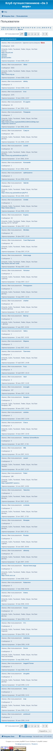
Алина (25, 592)
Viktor (25, 64)
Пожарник (26, 112)
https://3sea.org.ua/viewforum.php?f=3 (14, 193)
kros (24, 91)
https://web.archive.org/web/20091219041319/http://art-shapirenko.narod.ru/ (20, 122)
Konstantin (27, 162)
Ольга (25, 422)
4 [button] (35, 34)
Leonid (25, 145)
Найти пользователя (8, 27)
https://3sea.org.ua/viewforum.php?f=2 (14, 155)
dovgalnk (26, 673)
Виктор (25, 316)
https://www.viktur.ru (8, 208)
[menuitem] (4, 12)
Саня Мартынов (29, 240)
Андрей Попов (28, 663)
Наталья (26, 270)
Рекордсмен (27, 285)
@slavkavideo (6, 57)
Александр (27, 255)
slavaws (4, 54)
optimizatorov (28, 173)
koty (24, 699)
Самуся (26, 130)
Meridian (26, 230)
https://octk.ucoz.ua (8, 575)
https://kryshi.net (7, 52)
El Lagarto (26, 102)
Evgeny (26, 215)
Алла (25, 689)
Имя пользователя (8, 39)
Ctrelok (25, 200)
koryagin (26, 387)
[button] (22, 34)
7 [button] (43, 34)
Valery (25, 331)
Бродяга (26, 397)
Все (19, 27)
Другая (20, 29)
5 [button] (38, 34)
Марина (26, 341)
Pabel (25, 473)
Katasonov (27, 582)
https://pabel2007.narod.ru (10, 483)
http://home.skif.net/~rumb (10, 263)
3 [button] (32, 34)
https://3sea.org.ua (7, 74)
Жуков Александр (29, 565)
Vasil (24, 377)
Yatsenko (26, 490)
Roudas (26, 535)
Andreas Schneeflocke (31, 437)
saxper (25, 458)
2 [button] (28, 34)
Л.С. (24, 623)
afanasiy (26, 550)
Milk (24, 448)
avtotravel (26, 714)
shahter (26, 300)
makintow (26, 638)
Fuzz (25, 366)
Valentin (26, 183)
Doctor (25, 648)
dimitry (25, 81)
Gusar (25, 608)
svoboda (26, 505)
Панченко (26, 351)
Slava (43, 43)
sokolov (26, 412)
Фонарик (26, 520)
